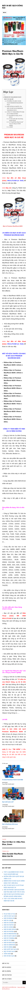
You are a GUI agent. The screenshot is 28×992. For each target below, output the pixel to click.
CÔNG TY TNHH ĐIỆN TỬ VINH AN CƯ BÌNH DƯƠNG (15, 112)
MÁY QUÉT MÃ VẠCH (10, 949)
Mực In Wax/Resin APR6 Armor (10, 824)
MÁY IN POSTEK (9, 931)
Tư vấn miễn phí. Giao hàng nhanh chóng (16, 119)
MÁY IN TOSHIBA (9, 938)
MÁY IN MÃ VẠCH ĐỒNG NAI (12, 6)
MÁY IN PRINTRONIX (10, 934)
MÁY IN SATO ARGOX (10, 936)
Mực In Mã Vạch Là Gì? (8, 802)
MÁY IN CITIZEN (9, 922)
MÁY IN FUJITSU (9, 925)
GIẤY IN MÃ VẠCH (9, 916)
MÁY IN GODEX (8, 927)
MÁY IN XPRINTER (9, 945)
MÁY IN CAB (7, 920)
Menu (4, 12)
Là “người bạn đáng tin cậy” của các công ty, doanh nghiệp (16, 123)
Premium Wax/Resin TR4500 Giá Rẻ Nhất (12, 779)
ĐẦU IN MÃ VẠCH (9, 956)
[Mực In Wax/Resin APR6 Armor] (13, 815)
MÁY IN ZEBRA (8, 947)
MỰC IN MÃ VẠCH (9, 951)
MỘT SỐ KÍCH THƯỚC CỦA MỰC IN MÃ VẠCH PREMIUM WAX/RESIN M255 (15, 108)
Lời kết (11, 127)
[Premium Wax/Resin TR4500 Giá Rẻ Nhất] (13, 771)
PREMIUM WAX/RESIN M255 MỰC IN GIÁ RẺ (12, 98)
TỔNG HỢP (7, 953)
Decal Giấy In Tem (9, 914)
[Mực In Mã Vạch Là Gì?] (13, 793)
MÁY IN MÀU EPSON (10, 929)
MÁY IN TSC (7, 940)
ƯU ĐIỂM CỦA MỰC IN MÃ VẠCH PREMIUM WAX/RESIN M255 (15, 102)
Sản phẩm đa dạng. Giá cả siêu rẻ (15, 116)
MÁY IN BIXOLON (9, 918)
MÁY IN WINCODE (9, 942)
